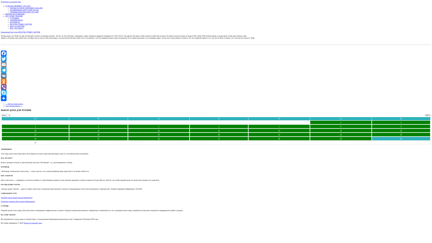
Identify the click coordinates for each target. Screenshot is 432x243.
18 (98, 134)
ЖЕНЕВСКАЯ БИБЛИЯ (15, 14)
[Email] (216, 64)
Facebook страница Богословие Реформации (18, 201)
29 (341, 139)
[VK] (216, 76)
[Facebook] (216, 53)
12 (159, 130)
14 (279, 130)
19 (159, 134)
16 (401, 130)
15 (341, 130)
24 (35, 139)
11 (98, 130)
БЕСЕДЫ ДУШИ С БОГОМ (21, 24)
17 (35, 134)
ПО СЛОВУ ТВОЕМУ (14, 16)
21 (279, 134)
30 (401, 139)
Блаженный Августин (9, 32)
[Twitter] (216, 59)
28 (279, 139)
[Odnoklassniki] (216, 81)
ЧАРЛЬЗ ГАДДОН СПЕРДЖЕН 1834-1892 (26, 8)
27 (219, 139)
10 (35, 130)
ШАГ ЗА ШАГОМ (17, 26)
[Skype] (216, 93)
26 (159, 139)
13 (219, 130)
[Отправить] (216, 98)
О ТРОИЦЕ (14, 18)
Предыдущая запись (14, 104)
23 (401, 134)
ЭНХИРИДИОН (16, 20)
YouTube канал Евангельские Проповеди (16, 198)
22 (341, 134)
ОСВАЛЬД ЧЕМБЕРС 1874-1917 (18, 6)
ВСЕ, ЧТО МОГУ (17, 28)
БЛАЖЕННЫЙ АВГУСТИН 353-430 (24, 10)
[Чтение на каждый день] (11, 2)
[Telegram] (216, 70)
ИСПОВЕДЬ (15, 22)
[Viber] (216, 87)
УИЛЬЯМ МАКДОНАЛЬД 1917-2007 (24, 12)
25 (98, 139)
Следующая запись (13, 106)
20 (219, 134)
